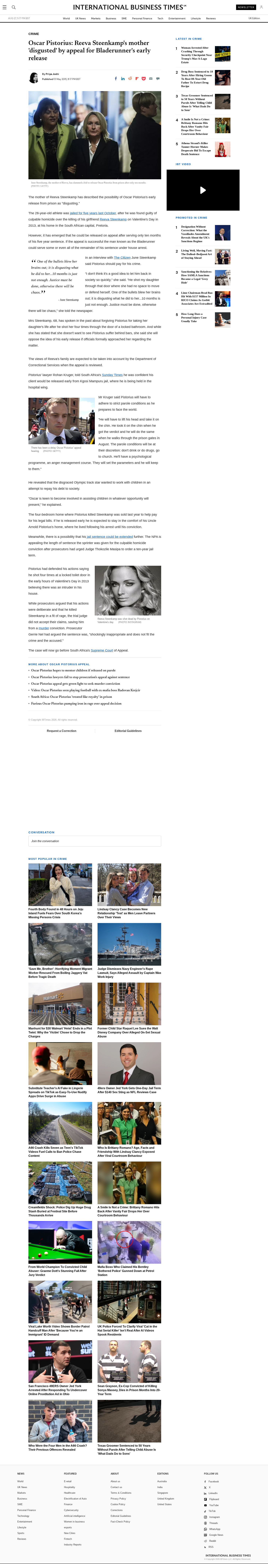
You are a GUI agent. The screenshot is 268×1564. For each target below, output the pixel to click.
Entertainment (177, 18)
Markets (95, 18)
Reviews (211, 18)
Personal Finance (142, 18)
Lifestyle (196, 18)
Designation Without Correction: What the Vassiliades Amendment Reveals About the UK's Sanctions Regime (195, 234)
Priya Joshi (52, 74)
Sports (20, 1533)
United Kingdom (165, 1498)
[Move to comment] (158, 78)
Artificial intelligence (74, 1516)
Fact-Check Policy (120, 1521)
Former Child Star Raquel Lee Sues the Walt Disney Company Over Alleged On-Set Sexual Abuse (129, 1032)
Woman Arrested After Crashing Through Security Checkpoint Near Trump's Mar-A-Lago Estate (196, 55)
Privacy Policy (118, 1498)
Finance (68, 1504)
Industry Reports (72, 1544)
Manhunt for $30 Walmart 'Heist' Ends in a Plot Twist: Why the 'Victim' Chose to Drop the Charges (60, 1032)
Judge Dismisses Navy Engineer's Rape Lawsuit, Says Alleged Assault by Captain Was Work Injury (129, 972)
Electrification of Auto (75, 1498)
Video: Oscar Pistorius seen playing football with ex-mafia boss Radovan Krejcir (85, 690)
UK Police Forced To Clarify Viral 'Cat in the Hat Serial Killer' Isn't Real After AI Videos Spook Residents (127, 1330)
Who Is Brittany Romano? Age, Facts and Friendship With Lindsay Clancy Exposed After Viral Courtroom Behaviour (126, 1151)
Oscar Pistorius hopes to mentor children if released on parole (73, 670)
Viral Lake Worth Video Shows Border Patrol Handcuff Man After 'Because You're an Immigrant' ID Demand (59, 1330)
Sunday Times (112, 375)
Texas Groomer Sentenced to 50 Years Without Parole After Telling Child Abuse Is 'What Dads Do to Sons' (127, 1449)
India (159, 1487)
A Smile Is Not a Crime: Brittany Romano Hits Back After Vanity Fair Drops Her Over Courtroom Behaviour (128, 1211)
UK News (80, 18)
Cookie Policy (118, 1504)
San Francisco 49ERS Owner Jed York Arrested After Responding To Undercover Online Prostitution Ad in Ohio (57, 1390)
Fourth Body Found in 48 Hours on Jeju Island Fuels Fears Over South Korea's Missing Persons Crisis (55, 913)
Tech (160, 18)
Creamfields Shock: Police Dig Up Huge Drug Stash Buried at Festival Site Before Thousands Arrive (59, 1211)
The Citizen (122, 257)
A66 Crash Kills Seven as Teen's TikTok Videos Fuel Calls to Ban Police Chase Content (55, 1151)
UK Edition (254, 18)
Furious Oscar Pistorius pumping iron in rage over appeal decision (76, 703)
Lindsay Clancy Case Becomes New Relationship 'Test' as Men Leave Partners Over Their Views (126, 913)
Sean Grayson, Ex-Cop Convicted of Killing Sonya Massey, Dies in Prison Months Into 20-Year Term (129, 1390)
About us (115, 1481)
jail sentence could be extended (109, 537)
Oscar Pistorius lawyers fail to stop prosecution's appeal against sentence (80, 677)
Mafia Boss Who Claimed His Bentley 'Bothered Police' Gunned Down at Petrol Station (126, 1270)
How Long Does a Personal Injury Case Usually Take (194, 317)
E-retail (67, 1481)
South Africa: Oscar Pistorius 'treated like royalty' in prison (71, 697)
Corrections (117, 1510)
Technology (23, 1516)
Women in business (74, 1521)
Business (111, 18)
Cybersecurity (71, 1510)
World (66, 18)
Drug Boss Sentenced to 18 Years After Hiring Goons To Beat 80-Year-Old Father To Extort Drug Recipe (197, 79)
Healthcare (69, 1492)
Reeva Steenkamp (113, 219)
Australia (162, 1481)
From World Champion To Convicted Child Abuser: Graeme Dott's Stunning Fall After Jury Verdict (57, 1270)
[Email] (150, 78)
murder (44, 628)
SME (124, 18)
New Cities (69, 1533)
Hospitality (69, 1487)
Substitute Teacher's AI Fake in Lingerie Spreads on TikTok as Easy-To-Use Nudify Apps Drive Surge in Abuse (57, 1092)
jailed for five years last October (93, 213)
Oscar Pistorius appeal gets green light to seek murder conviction (75, 684)
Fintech (68, 1539)
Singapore (162, 1492)
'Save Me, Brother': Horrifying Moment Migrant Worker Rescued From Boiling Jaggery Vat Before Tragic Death (60, 972)
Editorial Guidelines (128, 730)
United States (164, 1504)
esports (68, 1527)
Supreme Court (102, 650)
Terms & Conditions (121, 1492)
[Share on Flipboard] (137, 78)
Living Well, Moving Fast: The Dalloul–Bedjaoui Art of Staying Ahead (196, 254)
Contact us (116, 1487)
